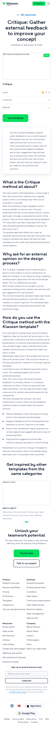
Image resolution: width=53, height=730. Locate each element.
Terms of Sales (18, 719)
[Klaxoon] (10, 3)
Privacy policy (23, 722)
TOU (41, 719)
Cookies (34, 722)
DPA (47, 719)
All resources (28, 14)
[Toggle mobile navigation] (49, 3)
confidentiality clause (17, 692)
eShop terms (31, 719)
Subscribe (26, 680)
